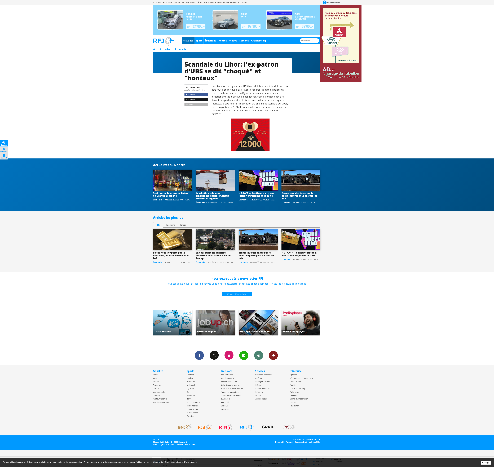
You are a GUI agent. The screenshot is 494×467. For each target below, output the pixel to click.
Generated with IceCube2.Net (307, 442)
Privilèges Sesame (262, 382)
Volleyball (191, 385)
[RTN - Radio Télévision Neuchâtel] (226, 427)
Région (155, 375)
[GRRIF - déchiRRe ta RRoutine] (268, 427)
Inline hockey (192, 406)
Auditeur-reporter (333, 2)
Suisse (155, 378)
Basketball (191, 382)
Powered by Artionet (284, 442)
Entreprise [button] (168, 2)
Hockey (190, 378)
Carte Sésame (208, 2)
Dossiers (156, 395)
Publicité (293, 385)
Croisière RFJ (258, 40)
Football (190, 375)
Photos (222, 40)
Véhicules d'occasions (238, 2)
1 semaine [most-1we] (170, 225)
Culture (156, 389)
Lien (191, 104)
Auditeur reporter (160, 399)
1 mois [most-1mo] (183, 225)
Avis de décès (261, 399)
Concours (225, 409)
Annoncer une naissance (231, 392)
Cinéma (258, 378)
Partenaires (294, 392)
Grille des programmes (230, 385)
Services (244, 40)
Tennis (189, 399)
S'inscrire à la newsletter (236, 294)
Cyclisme (190, 389)
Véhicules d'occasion (263, 375)
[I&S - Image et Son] (289, 427)
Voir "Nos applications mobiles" (174, 322)
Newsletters (243, 355)
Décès (199, 2)
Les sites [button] (157, 2)
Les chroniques (227, 378)
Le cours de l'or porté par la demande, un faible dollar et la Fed (171, 255)
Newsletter (294, 406)
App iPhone (258, 355)
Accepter (486, 463)
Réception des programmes (301, 378)
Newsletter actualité (161, 402)
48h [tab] (158, 225)
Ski (188, 392)
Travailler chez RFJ (297, 389)
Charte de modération (299, 399)
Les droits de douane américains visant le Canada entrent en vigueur (212, 195)
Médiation (294, 395)
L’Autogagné (226, 399)
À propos (293, 375)
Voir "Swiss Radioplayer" (216, 322)
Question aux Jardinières (231, 395)
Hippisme (191, 395)
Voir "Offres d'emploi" (302, 322)
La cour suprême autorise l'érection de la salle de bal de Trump (213, 255)
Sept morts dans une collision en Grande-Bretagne (170, 194)
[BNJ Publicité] (183, 427)
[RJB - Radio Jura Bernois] (204, 427)
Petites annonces (262, 389)
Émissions (210, 40)
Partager (191, 94)
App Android (273, 355)
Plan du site (189, 445)
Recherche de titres (229, 382)
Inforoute (177, 2)
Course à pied (192, 409)
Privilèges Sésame (222, 2)
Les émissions (227, 375)
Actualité (188, 40)
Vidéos (233, 40)
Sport (199, 40)
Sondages (225, 406)
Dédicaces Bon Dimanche (232, 389)
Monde (156, 382)
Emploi (192, 2)
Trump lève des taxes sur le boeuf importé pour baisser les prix (299, 195)
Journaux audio (159, 392)
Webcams (185, 2)
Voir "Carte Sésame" (259, 322)
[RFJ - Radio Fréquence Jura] (247, 427)
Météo (258, 385)
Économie (180, 49)
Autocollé (225, 402)
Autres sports (192, 413)
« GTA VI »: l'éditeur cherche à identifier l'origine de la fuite (256, 194)
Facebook (199, 355)
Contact (293, 402)
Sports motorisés (194, 402)
